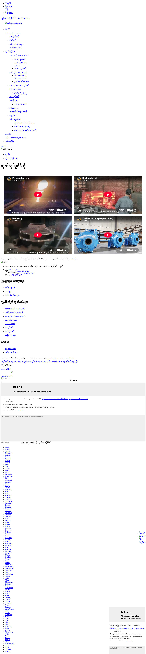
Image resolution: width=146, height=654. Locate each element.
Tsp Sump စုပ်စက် (20, 78)
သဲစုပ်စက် (4, 362)
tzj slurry (17, 66)
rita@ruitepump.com (22, 271)
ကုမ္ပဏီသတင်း (10, 349)
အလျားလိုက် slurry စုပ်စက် (19, 55)
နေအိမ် (7, 29)
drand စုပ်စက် (14, 97)
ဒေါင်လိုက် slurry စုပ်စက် (18, 72)
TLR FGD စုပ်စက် (20, 104)
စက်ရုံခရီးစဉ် (14, 37)
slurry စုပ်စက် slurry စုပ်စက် (19, 85)
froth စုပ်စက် (13, 108)
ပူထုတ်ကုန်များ (52, 358)
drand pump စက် (44, 362)
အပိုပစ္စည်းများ (14, 119)
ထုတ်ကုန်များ (10, 51)
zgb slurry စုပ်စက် (20, 68)
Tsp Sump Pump (19, 75)
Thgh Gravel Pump (20, 94)
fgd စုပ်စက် (13, 100)
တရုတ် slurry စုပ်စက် (29, 362)
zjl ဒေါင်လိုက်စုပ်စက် (21, 82)
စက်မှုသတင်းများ (11, 352)
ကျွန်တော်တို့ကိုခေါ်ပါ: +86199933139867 (15, 18)
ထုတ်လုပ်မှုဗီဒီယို (15, 48)
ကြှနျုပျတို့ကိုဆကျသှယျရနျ (15, 138)
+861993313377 (13, 269)
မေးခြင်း (74, 259)
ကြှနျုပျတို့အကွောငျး (13, 33)
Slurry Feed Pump (15, 362)
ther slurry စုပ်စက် (20, 63)
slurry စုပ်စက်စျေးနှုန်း (69, 362)
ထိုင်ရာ (62, 358)
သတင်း (8, 134)
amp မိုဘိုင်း (70, 358)
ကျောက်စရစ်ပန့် (15, 89)
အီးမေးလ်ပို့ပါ (6, 369)
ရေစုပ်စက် (13, 115)
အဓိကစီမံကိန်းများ (16, 44)
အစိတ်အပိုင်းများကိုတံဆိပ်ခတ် (25, 130)
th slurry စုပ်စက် (19, 59)
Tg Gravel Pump (19, 92)
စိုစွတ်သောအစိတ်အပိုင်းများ (24, 123)
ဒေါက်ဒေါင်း (9, 142)
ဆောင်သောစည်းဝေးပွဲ (22, 127)
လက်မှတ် (12, 40)
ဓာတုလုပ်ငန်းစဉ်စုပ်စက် (18, 112)
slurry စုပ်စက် (55, 362)
